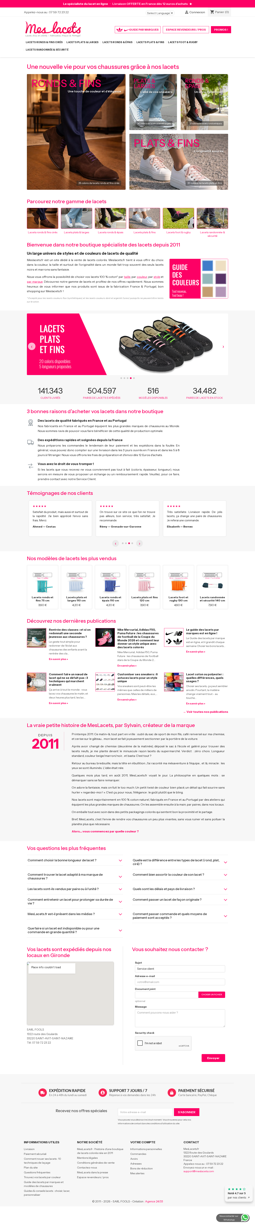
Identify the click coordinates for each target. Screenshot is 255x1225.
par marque (35, 281)
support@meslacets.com (199, 1171)
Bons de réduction (141, 1168)
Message (141, 1006)
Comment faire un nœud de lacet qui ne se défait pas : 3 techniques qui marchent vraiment (68, 679)
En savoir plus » (58, 659)
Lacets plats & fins (150, 42)
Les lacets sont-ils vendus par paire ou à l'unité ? (63, 889)
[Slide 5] (134, 378)
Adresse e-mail (145, 976)
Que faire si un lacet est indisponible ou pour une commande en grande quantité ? (63, 930)
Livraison (29, 1149)
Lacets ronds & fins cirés (44, 42)
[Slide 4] (131, 378)
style (157, 277)
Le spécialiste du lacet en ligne (85, 4)
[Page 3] (129, 543)
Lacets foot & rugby (183, 42)
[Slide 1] (121, 378)
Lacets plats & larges (82, 42)
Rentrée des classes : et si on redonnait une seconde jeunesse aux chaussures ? (70, 633)
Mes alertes (137, 1173)
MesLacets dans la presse (92, 1172)
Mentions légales (87, 1158)
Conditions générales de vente (96, 1162)
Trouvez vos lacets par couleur (42, 1177)
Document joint (145, 989)
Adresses (136, 1163)
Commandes (138, 1154)
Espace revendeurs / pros (186, 29)
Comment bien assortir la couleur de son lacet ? (168, 874)
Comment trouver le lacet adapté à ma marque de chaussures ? (65, 876)
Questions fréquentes (37, 1172)
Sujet (138, 962)
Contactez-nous (87, 1167)
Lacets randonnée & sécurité (47, 49)
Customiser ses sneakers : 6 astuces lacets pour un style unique (137, 677)
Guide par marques (144, 29)
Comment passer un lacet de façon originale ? (167, 899)
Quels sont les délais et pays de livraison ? (164, 889)
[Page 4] (132, 543)
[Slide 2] (124, 378)
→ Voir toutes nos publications (205, 712)
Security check (144, 1032)
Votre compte (142, 1142)
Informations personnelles (146, 1149)
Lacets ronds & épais (117, 42)
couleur (142, 277)
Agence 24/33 (154, 1201)
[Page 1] (123, 543)
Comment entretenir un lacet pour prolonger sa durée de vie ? (70, 901)
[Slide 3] (127, 378)
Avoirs (134, 1158)
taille (127, 277)
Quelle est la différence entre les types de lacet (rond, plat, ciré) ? (176, 862)
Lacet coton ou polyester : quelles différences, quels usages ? (204, 677)
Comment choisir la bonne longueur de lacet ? (62, 860)
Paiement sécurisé (35, 1154)
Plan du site (31, 1167)
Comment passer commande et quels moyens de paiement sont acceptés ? (170, 916)
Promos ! (221, 29)
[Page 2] (126, 543)
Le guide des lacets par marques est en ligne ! (202, 631)
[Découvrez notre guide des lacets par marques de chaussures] (190, 4)
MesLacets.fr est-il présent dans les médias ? (61, 914)
